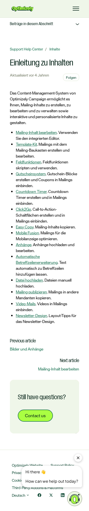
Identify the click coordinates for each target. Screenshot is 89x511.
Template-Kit (26, 144)
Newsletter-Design (31, 315)
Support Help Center (26, 49)
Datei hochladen (29, 280)
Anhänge (23, 244)
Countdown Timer (31, 191)
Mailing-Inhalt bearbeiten (36, 132)
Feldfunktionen (28, 162)
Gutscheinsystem (31, 174)
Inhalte (54, 49)
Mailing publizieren (31, 292)
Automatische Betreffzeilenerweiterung (37, 259)
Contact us (35, 415)
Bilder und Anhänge (26, 349)
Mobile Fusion (27, 233)
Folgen (71, 77)
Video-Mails (26, 304)
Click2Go (23, 209)
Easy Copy (25, 227)
